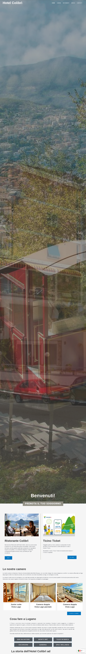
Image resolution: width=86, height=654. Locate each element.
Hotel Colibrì (12, 3)
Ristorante (66, 3)
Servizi (73, 3)
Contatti (79, 3)
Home (53, 3)
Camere (59, 3)
